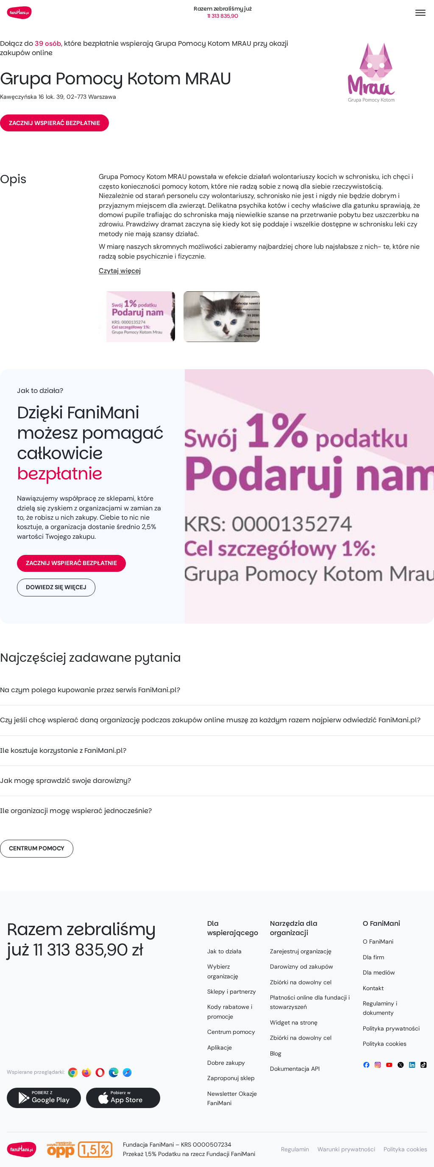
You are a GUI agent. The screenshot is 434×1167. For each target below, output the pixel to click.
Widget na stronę (293, 1022)
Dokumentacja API (295, 1068)
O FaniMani (378, 941)
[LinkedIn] (412, 1065)
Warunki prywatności (346, 1149)
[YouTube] (389, 1065)
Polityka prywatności (391, 1028)
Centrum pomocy (36, 848)
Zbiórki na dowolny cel (300, 982)
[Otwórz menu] (420, 12)
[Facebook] (366, 1065)
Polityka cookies (384, 1043)
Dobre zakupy (226, 1063)
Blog (275, 1053)
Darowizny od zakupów (301, 966)
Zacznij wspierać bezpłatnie (54, 123)
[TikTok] (423, 1065)
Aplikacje (219, 1047)
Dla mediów (379, 972)
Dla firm (373, 957)
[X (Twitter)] (400, 1065)
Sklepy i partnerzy (231, 991)
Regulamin (295, 1149)
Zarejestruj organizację (300, 951)
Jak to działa (224, 951)
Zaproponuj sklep (231, 1078)
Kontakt (373, 988)
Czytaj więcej (120, 270)
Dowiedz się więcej (56, 587)
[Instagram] (377, 1065)
